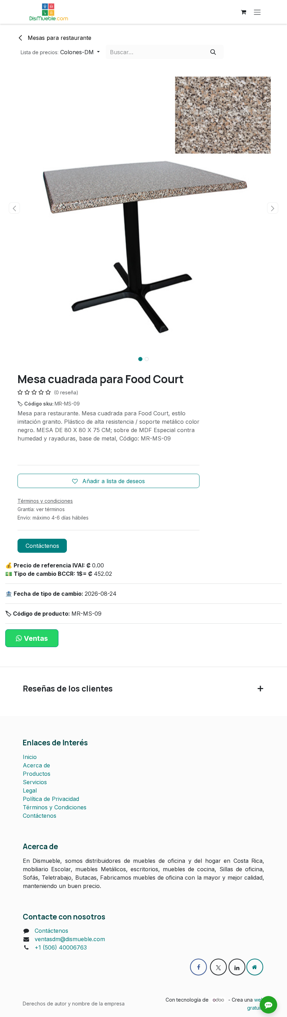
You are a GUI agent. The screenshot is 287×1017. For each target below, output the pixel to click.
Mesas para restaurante (58, 37)
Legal (30, 790)
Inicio (30, 756)
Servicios (35, 782)
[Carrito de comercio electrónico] (243, 12)
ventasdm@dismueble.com (70, 939)
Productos (36, 773)
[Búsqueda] (213, 52)
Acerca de (36, 765)
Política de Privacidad (51, 798)
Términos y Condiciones (54, 807)
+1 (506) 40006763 (61, 947)
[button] (60, 52)
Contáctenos (42, 545)
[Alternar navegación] (257, 12)
